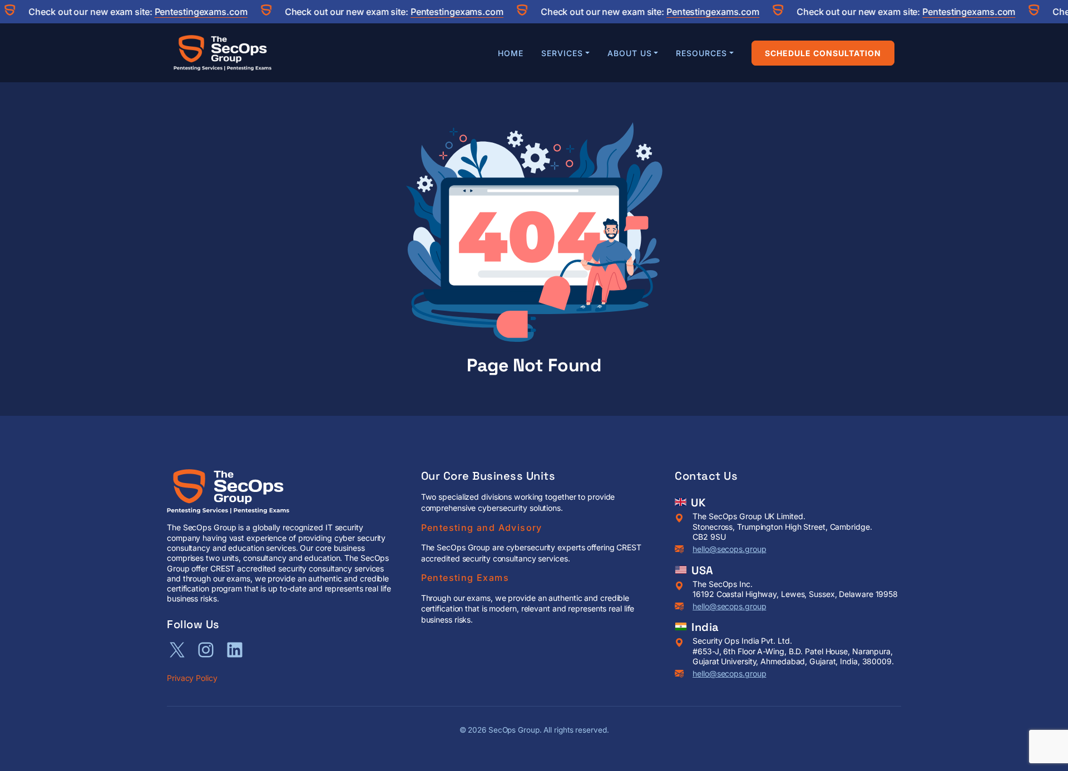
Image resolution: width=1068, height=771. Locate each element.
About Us (629, 53)
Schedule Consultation (823, 53)
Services (562, 53)
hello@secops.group (729, 549)
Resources (701, 53)
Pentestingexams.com (186, 11)
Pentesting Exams (465, 577)
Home (510, 53)
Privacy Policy (192, 678)
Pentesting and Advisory (481, 527)
